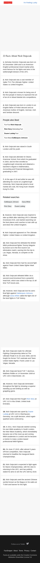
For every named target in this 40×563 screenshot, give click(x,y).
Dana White (26, 202)
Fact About (16, 138)
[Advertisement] (20, 28)
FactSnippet (8, 551)
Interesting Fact (13, 129)
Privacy (26, 551)
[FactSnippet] (8, 3)
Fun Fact (12, 124)
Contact (33, 551)
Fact (11, 133)
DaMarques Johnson (11, 202)
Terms (21, 551)
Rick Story (7, 206)
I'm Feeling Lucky (30, 3)
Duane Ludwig (20, 206)
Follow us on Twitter (18, 544)
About (15, 551)
